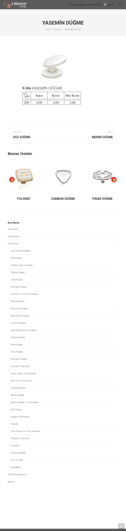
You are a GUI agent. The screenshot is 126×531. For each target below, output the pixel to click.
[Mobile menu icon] (120, 5)
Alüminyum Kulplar (20, 315)
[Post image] (23, 177)
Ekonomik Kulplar (19, 308)
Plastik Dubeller (18, 452)
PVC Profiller (17, 460)
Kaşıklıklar (16, 467)
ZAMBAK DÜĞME (63, 199)
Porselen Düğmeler (20, 366)
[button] (12, 179)
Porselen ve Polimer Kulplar (24, 294)
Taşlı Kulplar (17, 279)
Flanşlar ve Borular (20, 438)
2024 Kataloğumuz (17, 474)
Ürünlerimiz (13, 243)
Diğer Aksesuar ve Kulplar (23, 330)
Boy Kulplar (16, 258)
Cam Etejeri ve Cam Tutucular (26, 431)
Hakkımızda (13, 236)
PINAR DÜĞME (102, 199)
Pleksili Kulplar (18, 272)
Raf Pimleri (16, 409)
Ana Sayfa (13, 229)
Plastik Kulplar (18, 301)
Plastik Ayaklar (18, 388)
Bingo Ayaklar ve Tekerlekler (25, 402)
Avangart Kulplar (19, 286)
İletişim (11, 481)
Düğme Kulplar (18, 337)
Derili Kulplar (17, 344)
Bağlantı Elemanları (20, 416)
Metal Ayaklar (17, 395)
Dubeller (15, 424)
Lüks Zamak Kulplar (21, 250)
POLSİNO (23, 199)
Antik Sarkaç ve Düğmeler (23, 373)
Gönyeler (15, 445)
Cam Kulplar (17, 351)
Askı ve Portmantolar (21, 380)
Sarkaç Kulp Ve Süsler (22, 265)
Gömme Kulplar (18, 323)
